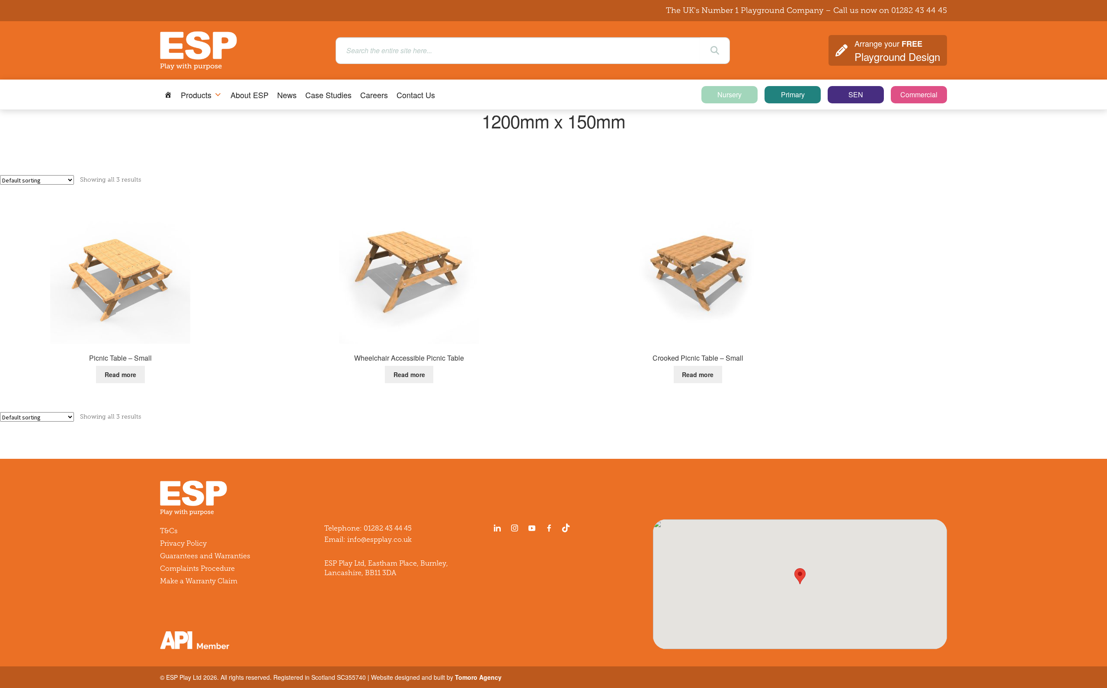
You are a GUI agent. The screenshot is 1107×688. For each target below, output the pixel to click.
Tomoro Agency (478, 677)
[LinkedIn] (497, 528)
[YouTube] (532, 528)
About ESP (249, 94)
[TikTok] (568, 528)
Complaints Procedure (197, 568)
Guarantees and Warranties (205, 556)
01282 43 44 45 (919, 10)
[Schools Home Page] (168, 94)
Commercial (918, 94)
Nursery (729, 94)
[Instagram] (514, 528)
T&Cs (169, 530)
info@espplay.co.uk (379, 539)
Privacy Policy (183, 543)
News (287, 94)
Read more (120, 374)
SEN (855, 94)
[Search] (714, 51)
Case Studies (328, 94)
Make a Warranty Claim (198, 581)
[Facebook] (549, 528)
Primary (793, 94)
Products (196, 94)
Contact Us (416, 94)
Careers (374, 94)
